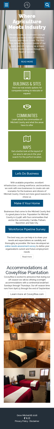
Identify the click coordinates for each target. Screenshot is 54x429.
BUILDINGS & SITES (27, 84)
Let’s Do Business (27, 173)
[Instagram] (29, 418)
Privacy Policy (21, 421)
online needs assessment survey (20, 246)
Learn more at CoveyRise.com (27, 294)
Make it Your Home (27, 203)
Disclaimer (34, 421)
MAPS (27, 147)
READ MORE (27, 62)
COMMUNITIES (27, 115)
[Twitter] (27, 418)
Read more (27, 257)
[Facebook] (24, 418)
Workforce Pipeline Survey (27, 229)
